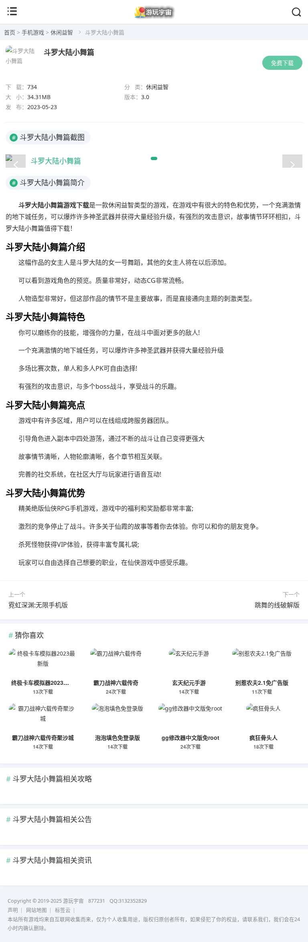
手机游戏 (33, 32)
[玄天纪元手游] (189, 662)
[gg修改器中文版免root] (190, 717)
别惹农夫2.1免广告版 (261, 682)
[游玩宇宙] (154, 18)
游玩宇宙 (73, 900)
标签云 (63, 910)
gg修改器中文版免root (190, 737)
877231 (96, 900)
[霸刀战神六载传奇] (116, 662)
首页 (9, 32)
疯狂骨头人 (263, 737)
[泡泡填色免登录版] (117, 717)
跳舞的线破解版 (277, 605)
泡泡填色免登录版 (117, 737)
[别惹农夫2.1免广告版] (262, 662)
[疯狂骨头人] (263, 717)
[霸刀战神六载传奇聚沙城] (43, 717)
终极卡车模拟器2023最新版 (45, 682)
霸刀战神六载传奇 (115, 682)
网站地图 (36, 910)
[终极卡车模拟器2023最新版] (43, 662)
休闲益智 (62, 32)
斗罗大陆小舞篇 (69, 52)
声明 (13, 910)
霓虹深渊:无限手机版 (38, 605)
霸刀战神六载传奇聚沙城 (43, 737)
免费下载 (282, 63)
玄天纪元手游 (189, 682)
